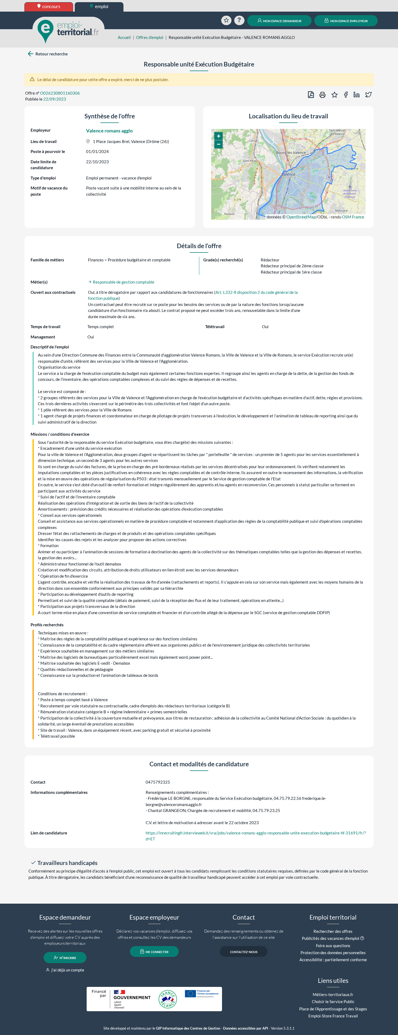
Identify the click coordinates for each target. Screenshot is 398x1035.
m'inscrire (67, 957)
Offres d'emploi (149, 37)
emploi (101, 6)
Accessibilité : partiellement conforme (333, 959)
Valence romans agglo (109, 131)
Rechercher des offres (333, 931)
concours (50, 6)
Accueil (124, 37)
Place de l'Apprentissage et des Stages (333, 1008)
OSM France (353, 216)
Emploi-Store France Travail (333, 1015)
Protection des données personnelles (333, 952)
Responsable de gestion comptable (123, 281)
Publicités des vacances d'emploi (330, 938)
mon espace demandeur (281, 20)
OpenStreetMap (301, 216)
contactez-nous (243, 951)
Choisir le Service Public (333, 1001)
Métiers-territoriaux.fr (333, 994)
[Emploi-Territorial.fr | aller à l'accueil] (68, 31)
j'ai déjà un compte (67, 969)
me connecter (156, 951)
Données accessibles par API (245, 1028)
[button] (218, 136)
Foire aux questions (333, 945)
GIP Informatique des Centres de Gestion (188, 1028)
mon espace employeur (349, 20)
